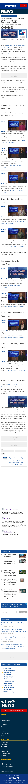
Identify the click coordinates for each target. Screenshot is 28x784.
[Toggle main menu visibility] (2, 5)
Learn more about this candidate (15, 246)
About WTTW (16, 775)
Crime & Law (4, 724)
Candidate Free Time (9, 16)
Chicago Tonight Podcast (7, 766)
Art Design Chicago (9, 670)
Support (22, 775)
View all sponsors (14, 76)
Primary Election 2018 (20, 451)
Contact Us (3, 749)
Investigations (8, 683)
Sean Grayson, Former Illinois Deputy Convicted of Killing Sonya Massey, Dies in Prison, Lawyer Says (10, 582)
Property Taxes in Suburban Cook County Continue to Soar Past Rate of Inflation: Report (10, 573)
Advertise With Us (5, 753)
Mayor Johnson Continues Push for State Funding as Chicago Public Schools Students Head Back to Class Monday (10, 594)
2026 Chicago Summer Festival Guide (10, 555)
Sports (2, 735)
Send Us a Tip (4, 751)
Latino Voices (8, 685)
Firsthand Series (8, 679)
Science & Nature (5, 733)
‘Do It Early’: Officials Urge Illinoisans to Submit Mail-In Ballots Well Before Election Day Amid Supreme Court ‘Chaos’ (13, 638)
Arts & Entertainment (6, 720)
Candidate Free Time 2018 (7, 451)
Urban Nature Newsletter (7, 771)
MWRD (3, 453)
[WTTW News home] (7, 11)
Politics (2, 731)
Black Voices (7, 675)
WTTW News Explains (10, 692)
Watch (10, 775)
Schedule (6, 775)
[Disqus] (14, 487)
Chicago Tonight (8, 677)
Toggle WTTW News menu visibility (26, 11)
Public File (20, 782)
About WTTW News (6, 747)
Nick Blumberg (5, 24)
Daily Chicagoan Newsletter (7, 769)
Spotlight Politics (9, 687)
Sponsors (3, 755)
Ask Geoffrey (7, 672)
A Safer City (7, 668)
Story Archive (4, 744)
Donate (23, 5)
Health (2, 729)
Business (3, 722)
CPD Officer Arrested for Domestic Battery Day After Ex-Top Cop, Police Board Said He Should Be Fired (10, 563)
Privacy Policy (8, 782)
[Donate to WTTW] (14, 778)
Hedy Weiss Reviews (10, 681)
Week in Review (8, 690)
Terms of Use (14, 782)
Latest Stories (4, 718)
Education (3, 727)
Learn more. (11, 54)
